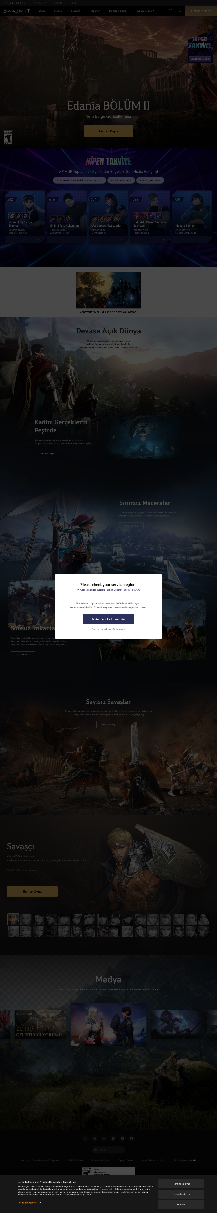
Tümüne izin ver (181, 1183)
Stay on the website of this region (108, 629)
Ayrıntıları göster (27, 1202)
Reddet (181, 1204)
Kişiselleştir (179, 1194)
